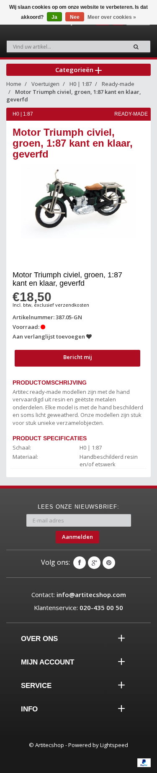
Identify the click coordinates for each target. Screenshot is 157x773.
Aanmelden (77, 536)
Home (13, 84)
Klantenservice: (78, 607)
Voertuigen (45, 84)
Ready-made (118, 84)
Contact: (78, 594)
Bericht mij (77, 357)
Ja (54, 17)
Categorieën (75, 69)
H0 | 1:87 (80, 84)
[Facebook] (79, 562)
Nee (75, 17)
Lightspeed (114, 745)
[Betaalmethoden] (144, 762)
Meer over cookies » (112, 17)
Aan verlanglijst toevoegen (49, 336)
